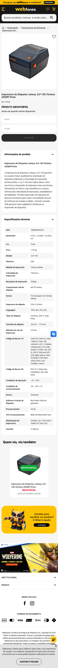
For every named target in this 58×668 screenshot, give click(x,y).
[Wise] (29, 520)
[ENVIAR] (29, 138)
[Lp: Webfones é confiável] (29, 2)
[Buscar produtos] (52, 17)
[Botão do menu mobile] (3, 9)
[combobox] (29, 17)
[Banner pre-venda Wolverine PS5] (29, 557)
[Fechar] (56, 646)
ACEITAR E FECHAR (29, 661)
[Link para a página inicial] (3, 27)
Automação (12, 28)
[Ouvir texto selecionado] (54, 640)
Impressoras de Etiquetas (34, 28)
